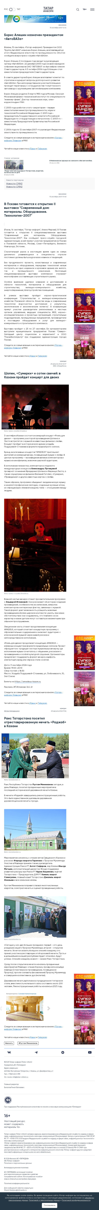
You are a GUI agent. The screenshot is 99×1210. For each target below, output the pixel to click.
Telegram (42, 149)
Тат (18, 9)
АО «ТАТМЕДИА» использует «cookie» (18, 1172)
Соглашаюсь (49, 1205)
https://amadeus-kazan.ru (28, 682)
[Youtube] (90, 1052)
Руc (6, 9)
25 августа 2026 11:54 (58, 711)
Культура (63, 361)
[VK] (9, 1052)
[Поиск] (77, 9)
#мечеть (9, 1043)
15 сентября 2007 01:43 (58, 197)
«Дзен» (32, 149)
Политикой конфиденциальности (76, 1200)
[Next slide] (48, 1008)
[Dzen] (62, 1052)
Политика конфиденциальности (16, 1183)
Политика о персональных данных (18, 1163)
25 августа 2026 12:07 (58, 364)
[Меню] (92, 9)
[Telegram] (36, 1052)
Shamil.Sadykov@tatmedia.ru (15, 1190)
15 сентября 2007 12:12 (58, 28)
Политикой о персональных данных (44, 1200)
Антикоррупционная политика (16, 1168)
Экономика (62, 25)
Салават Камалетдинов (27, 994)
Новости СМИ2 (14, 184)
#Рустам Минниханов (28, 1043)
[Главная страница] (48, 9)
